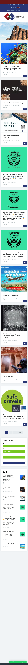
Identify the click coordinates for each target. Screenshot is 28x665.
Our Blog (15, 72)
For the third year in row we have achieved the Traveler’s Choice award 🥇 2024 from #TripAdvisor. (13, 177)
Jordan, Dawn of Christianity (13, 103)
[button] (18, 662)
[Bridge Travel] (14, 17)
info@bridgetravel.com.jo (15, 10)
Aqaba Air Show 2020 (10, 295)
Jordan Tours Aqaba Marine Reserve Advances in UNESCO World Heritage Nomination (13, 68)
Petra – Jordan (8, 376)
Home (12, 32)
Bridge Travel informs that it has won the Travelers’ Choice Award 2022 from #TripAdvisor (14, 254)
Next (20, 432)
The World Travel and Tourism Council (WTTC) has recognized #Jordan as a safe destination (13, 416)
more (25, 75)
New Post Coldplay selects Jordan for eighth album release (12, 335)
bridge (5, 74)
